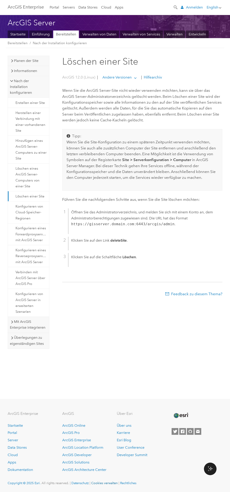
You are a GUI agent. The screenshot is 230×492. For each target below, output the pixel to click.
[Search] (175, 7)
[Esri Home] (181, 415)
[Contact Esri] (198, 431)
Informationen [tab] (25, 71)
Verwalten (174, 34)
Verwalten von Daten (99, 34)
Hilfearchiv (152, 77)
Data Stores (87, 7)
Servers (69, 7)
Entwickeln (197, 34)
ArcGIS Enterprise (26, 7)
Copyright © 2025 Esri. (24, 483)
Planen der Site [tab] (26, 61)
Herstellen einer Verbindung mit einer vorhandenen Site (30, 122)
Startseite (18, 34)
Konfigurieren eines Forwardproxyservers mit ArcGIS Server (31, 234)
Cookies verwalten (104, 483)
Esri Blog (124, 440)
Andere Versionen (117, 77)
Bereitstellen (66, 34)
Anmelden (194, 7)
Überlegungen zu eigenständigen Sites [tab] (27, 340)
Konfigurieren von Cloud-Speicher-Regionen (29, 212)
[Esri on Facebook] (182, 431)
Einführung (41, 34)
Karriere (123, 433)
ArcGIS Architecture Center (84, 470)
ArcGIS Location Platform (82, 447)
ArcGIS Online (73, 425)
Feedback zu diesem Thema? (196, 294)
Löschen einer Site (29, 196)
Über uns (124, 425)
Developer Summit (132, 455)
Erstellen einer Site (30, 103)
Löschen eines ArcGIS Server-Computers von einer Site (27, 177)
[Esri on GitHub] (190, 431)
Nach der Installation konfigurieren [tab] (21, 87)
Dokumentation (20, 470)
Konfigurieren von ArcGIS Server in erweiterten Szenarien (29, 303)
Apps (119, 7)
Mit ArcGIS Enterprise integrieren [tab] (27, 324)
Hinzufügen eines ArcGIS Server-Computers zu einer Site (30, 149)
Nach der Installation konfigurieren (60, 43)
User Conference (130, 447)
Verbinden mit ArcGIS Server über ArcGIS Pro (30, 278)
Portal (54, 7)
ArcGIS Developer (77, 455)
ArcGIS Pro (71, 433)
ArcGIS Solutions (75, 462)
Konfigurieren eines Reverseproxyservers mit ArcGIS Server (31, 256)
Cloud (106, 7)
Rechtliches (128, 483)
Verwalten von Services (141, 34)
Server (13, 440)
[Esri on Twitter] (175, 431)
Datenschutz (80, 483)
